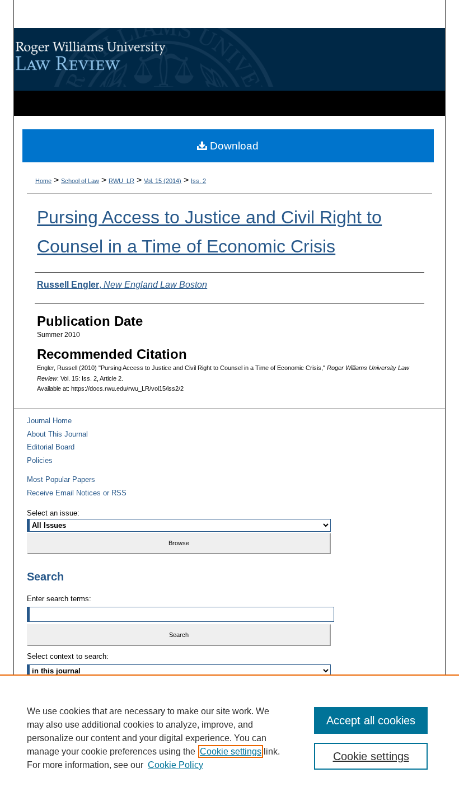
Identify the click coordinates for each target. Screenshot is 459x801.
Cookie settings (230, 751)
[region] (229, 737)
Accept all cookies (370, 720)
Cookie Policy (175, 765)
